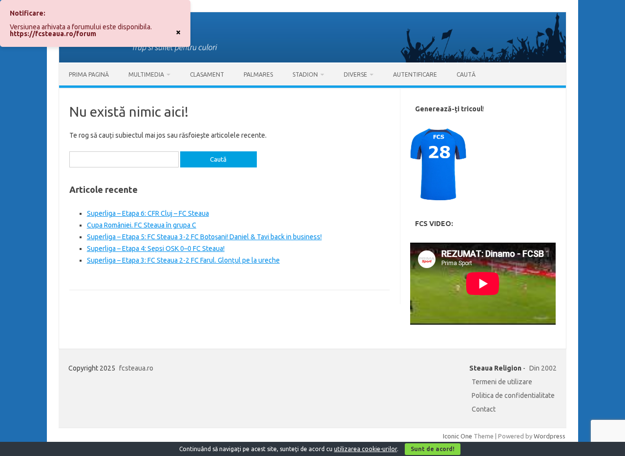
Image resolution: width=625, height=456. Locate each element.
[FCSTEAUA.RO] (312, 60)
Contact (484, 409)
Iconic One (457, 436)
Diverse (355, 74)
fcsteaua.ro (136, 368)
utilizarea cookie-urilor (365, 449)
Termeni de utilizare (502, 382)
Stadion (305, 74)
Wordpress (549, 436)
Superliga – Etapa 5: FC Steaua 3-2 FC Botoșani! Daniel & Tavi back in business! (204, 237)
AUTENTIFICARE (415, 74)
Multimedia (146, 74)
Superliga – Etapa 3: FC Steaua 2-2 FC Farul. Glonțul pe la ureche (183, 260)
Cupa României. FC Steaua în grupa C (141, 225)
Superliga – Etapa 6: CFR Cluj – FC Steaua (148, 213)
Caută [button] (466, 74)
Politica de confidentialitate (513, 395)
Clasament (207, 74)
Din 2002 (543, 368)
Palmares (258, 74)
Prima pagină (89, 74)
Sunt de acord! (433, 449)
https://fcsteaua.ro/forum (53, 34)
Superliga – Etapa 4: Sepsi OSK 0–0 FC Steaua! (156, 248)
